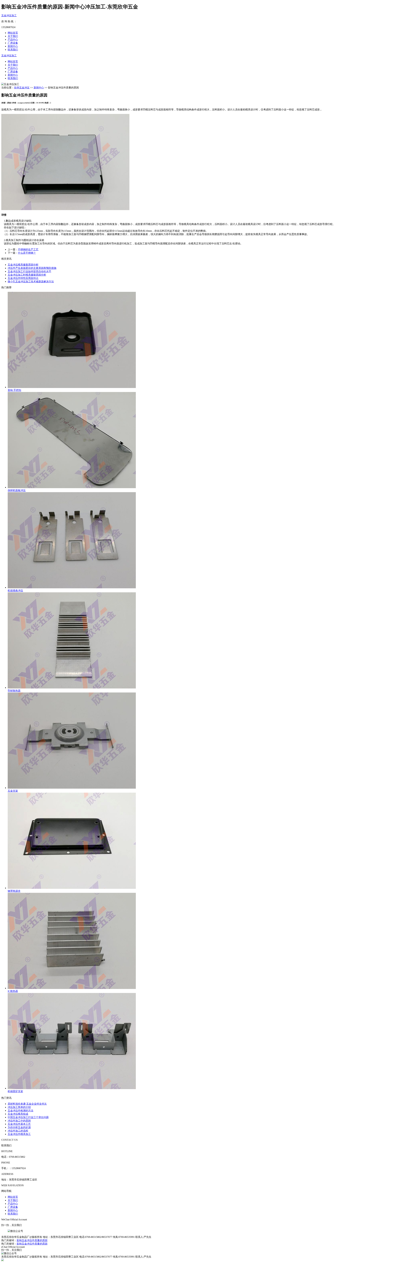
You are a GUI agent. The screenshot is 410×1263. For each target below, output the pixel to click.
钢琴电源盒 (14, 891)
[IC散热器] (208, 941)
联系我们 (13, 49)
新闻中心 (13, 46)
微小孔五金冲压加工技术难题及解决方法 (31, 281)
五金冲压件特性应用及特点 (23, 278)
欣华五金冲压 (21, 87)
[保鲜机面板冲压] (208, 440)
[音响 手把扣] (208, 340)
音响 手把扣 (14, 390)
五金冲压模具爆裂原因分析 (23, 264)
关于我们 (13, 36)
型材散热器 (14, 690)
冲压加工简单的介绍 (19, 1107)
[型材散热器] (208, 640)
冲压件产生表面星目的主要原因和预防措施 (32, 268)
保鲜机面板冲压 (17, 490)
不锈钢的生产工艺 (28, 249)
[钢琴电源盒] (208, 841)
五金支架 (13, 790)
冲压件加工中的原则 (19, 1120)
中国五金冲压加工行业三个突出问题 (28, 1117)
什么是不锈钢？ (27, 252)
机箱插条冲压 (15, 590)
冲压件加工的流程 (18, 1130)
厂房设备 (13, 43)
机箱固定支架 (15, 1091)
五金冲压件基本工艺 (19, 1124)
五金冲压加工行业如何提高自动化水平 (29, 271)
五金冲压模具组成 (18, 1114)
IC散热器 (13, 991)
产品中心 (13, 39)
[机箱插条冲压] (208, 540)
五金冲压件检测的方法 (20, 1110)
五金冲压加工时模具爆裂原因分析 (27, 274)
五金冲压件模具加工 (19, 1134)
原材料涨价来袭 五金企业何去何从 (27, 1103)
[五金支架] (208, 740)
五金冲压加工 (9, 15)
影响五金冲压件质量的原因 (32, 1240)
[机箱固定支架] (208, 1041)
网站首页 (13, 32)
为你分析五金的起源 (19, 1127)
